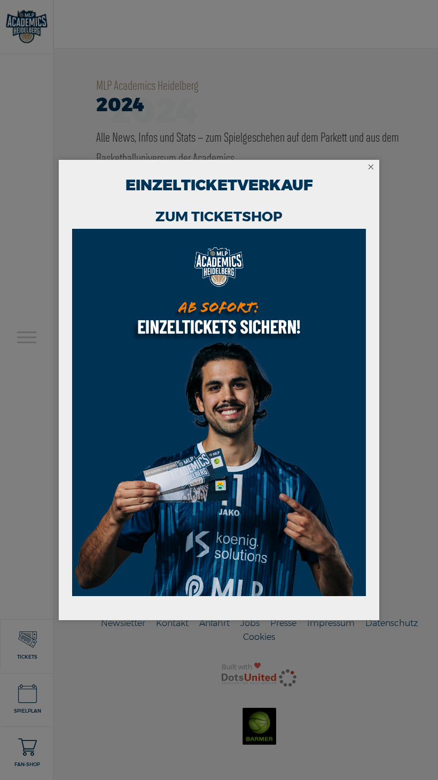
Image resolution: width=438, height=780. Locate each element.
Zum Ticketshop (219, 216)
